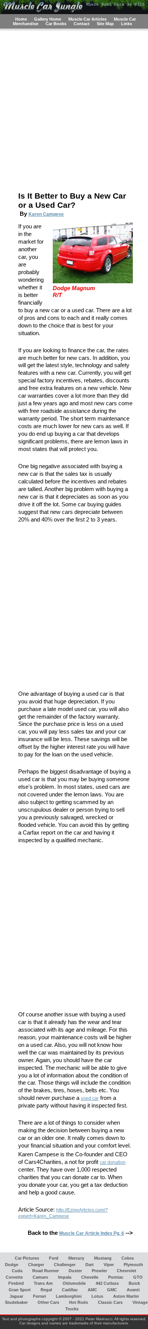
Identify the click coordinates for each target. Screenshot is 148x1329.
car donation (113, 1162)
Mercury (76, 1257)
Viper (109, 1264)
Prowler (99, 1270)
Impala (64, 1276)
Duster (75, 1270)
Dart (89, 1264)
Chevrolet (126, 1270)
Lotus (97, 1296)
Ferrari (39, 1296)
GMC (112, 1289)
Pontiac (115, 1276)
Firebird (16, 1283)
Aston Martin (126, 1296)
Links (126, 23)
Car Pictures (27, 1257)
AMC (92, 1289)
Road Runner (45, 1270)
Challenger (65, 1264)
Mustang (103, 1257)
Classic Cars (110, 1302)
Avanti (133, 1289)
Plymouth (133, 1264)
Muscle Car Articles (87, 19)
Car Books (56, 23)
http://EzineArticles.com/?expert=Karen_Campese (63, 1213)
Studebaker (16, 1302)
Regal (46, 1289)
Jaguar (16, 1296)
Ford (53, 1257)
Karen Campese (46, 214)
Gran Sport (20, 1289)
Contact (82, 23)
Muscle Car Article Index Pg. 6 (91, 1233)
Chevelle (89, 1276)
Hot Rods (78, 1302)
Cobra (127, 1257)
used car (90, 1098)
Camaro (40, 1276)
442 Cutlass (107, 1283)
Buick (134, 1283)
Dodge (11, 1264)
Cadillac (70, 1289)
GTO (138, 1276)
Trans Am (43, 1283)
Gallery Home (47, 19)
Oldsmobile (74, 1283)
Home (21, 19)
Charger (36, 1264)
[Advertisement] (74, 111)
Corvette (14, 1276)
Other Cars (48, 1302)
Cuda (17, 1270)
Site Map (105, 23)
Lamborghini (69, 1296)
